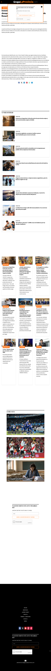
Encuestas (5, 306)
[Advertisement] (26, 42)
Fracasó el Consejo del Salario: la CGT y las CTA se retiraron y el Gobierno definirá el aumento (42, 312)
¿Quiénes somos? (25, 612)
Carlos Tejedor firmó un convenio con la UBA (8, 351)
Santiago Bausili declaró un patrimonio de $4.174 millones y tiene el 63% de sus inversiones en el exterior (25, 353)
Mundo (25, 621)
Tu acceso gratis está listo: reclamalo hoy (24, 507)
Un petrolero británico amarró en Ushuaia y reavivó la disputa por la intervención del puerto (30, 193)
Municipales (6, 346)
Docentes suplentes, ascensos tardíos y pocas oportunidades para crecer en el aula (28, 134)
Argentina (5, 8)
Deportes (25, 619)
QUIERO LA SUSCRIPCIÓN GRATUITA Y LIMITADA (25, 517)
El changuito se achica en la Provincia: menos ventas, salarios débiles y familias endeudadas (42, 270)
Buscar (25, 607)
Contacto (25, 614)
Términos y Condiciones (25, 616)
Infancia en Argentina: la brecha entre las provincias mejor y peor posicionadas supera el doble (32, 119)
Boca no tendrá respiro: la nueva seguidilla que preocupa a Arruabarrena (19, 432)
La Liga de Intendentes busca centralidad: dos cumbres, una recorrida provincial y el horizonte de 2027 (25, 312)
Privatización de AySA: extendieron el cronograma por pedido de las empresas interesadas (30, 148)
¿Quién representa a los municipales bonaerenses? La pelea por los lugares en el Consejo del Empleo (25, 270)
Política (22, 264)
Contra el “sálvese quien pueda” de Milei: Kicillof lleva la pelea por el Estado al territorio (42, 352)
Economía (39, 264)
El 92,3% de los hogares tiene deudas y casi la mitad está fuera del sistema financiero (8, 312)
